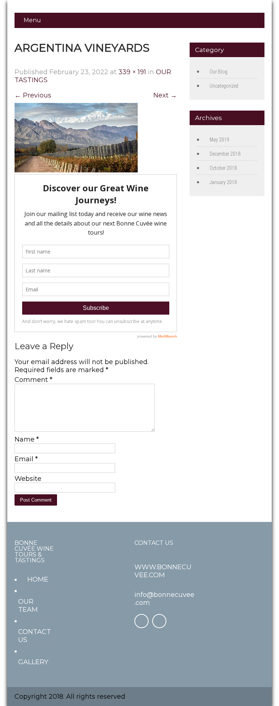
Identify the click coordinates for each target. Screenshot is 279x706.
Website (28, 479)
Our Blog (218, 72)
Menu (32, 20)
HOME (37, 579)
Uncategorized (224, 86)
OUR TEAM (28, 606)
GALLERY (33, 662)
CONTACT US (34, 636)
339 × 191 (132, 72)
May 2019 (219, 140)
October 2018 (223, 168)
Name (27, 439)
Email (26, 459)
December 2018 (225, 154)
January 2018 (223, 182)
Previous (33, 95)
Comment (33, 380)
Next (165, 95)
